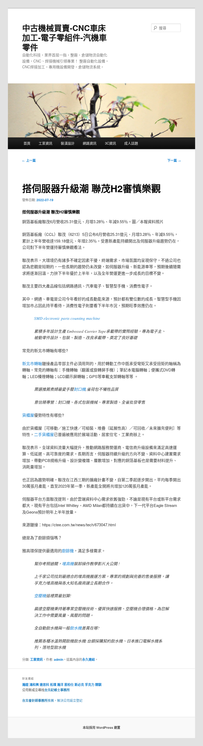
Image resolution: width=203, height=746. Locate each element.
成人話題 (131, 143)
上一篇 (29, 160)
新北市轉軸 (32, 363)
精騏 (98, 684)
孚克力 (89, 684)
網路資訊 (89, 143)
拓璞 (53, 684)
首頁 (27, 143)
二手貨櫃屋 (44, 434)
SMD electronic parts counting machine (67, 318)
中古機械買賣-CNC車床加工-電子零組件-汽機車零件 (64, 37)
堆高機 (68, 563)
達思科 (44, 684)
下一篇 (174, 160)
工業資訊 (45, 143)
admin (58, 659)
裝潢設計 (68, 143)
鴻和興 (34, 684)
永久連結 (88, 659)
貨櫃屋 (28, 415)
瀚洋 (60, 684)
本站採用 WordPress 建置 (101, 727)
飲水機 (76, 628)
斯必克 (79, 684)
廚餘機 (68, 550)
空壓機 (40, 595)
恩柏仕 (69, 684)
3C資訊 (110, 143)
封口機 (80, 389)
